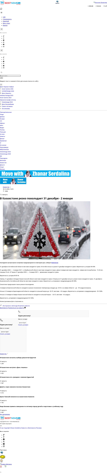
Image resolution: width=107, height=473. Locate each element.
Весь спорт (6, 23)
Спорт (2, 167)
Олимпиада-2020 (5, 154)
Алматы (2, 136)
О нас (2, 428)
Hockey (2, 130)
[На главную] (1, 9)
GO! (1, 77)
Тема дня (3, 132)
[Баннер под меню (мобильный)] (13, 183)
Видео (2, 127)
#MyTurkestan (4, 149)
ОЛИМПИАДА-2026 (8, 91)
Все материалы (5, 414)
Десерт (2, 138)
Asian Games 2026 (7, 89)
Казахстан (3, 162)
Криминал (3, 141)
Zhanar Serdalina (15, 428)
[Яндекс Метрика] (6, 464)
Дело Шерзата (6, 93)
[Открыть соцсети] (1, 29)
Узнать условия (23, 325)
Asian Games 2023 (5, 97)
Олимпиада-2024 (7, 102)
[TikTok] (3, 36)
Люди (2, 114)
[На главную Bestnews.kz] (10, 419)
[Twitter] (3, 42)
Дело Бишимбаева (8, 104)
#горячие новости (24, 306)
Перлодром (3, 158)
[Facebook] (3, 38)
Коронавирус (4, 147)
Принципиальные (6, 112)
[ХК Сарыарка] (2, 458)
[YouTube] (3, 44)
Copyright (7, 428)
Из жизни (3, 145)
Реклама (38, 428)
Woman (2, 169)
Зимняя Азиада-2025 (6, 95)
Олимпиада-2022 (5, 152)
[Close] (1, 84)
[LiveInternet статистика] (3, 470)
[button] (1, 12)
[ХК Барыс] (1, 454)
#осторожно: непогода (10, 306)
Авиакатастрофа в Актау (8, 100)
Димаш (2, 117)
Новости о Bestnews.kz (28, 428)
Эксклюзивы (6, 108)
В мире (2, 119)
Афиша (2, 123)
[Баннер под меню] (35, 176)
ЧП (1, 121)
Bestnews (3, 160)
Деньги (2, 165)
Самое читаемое (7, 106)
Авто (1, 125)
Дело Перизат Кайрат (7, 87)
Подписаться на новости (12, 308)
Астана (2, 134)
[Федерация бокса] (1, 462)
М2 (1, 156)
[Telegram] (3, 40)
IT (0, 143)
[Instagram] (3, 47)
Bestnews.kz (54, 262)
